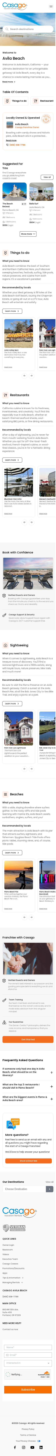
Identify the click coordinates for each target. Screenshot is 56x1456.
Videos (5, 1254)
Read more (7, 82)
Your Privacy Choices (26, 1441)
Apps (4, 1273)
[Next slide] (31, 376)
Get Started (28, 1039)
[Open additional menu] (51, 6)
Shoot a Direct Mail (28, 1161)
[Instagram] (24, 1448)
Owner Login (8, 1245)
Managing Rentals (11, 1282)
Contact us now (10, 1329)
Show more (26, 234)
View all (47, 177)
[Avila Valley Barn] (18, 333)
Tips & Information (11, 1278)
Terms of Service (28, 1435)
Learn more (10, 311)
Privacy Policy (28, 1429)
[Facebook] (15, 1448)
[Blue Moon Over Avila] (18, 482)
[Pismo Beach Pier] (18, 875)
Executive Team (10, 1259)
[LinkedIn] (41, 1448)
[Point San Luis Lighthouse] (18, 728)
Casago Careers (10, 1264)
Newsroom (7, 1250)
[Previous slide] (24, 376)
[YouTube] (32, 1448)
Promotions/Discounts (13, 1268)
